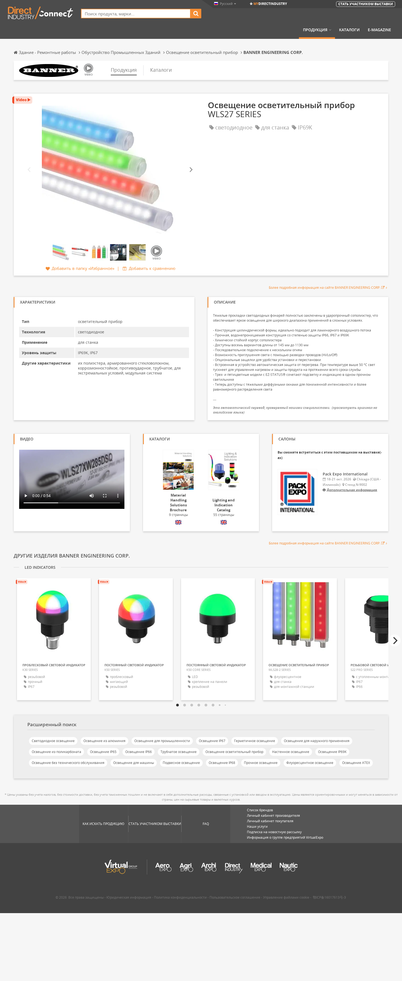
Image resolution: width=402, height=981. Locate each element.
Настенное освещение (290, 751)
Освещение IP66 (138, 751)
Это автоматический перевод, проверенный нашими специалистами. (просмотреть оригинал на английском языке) (295, 410)
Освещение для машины (133, 762)
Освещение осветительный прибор (234, 751)
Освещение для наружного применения (316, 740)
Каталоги (349, 29)
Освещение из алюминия (104, 740)
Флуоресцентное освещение (309, 762)
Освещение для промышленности (162, 740)
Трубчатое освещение (179, 751)
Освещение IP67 (212, 740)
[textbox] (136, 13)
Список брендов (260, 810)
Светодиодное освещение (53, 740)
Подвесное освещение (181, 762)
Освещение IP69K (332, 751)
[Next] (191, 169)
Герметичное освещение (254, 740)
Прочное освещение (261, 762)
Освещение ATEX (356, 762)
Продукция (315, 29)
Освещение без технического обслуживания (68, 762)
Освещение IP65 (103, 751)
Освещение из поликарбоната (56, 751)
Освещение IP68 (222, 762)
